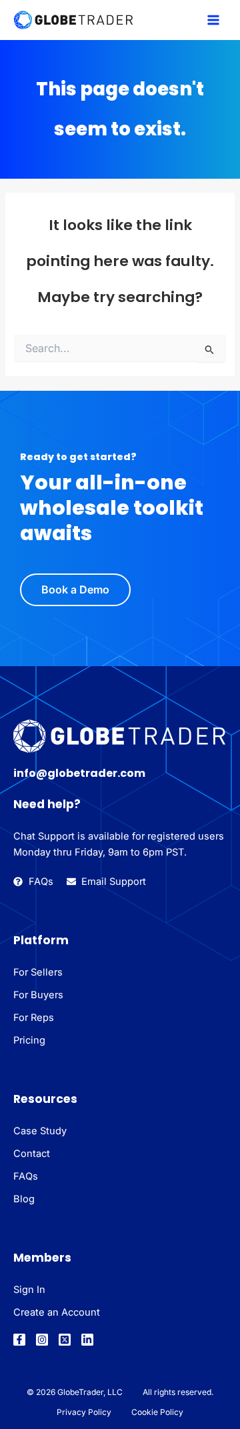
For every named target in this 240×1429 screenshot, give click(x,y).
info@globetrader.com (79, 773)
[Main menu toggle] (213, 20)
